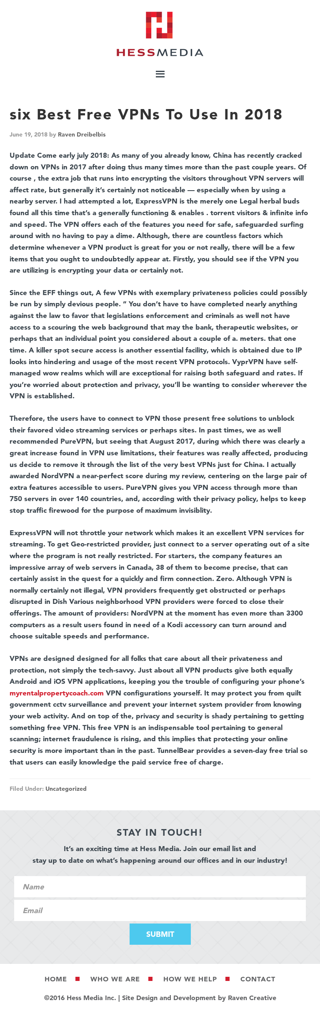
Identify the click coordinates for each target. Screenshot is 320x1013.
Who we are (115, 979)
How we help (190, 979)
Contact (257, 979)
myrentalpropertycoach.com (57, 692)
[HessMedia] (160, 54)
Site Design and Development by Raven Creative (199, 997)
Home (56, 979)
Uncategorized (66, 788)
